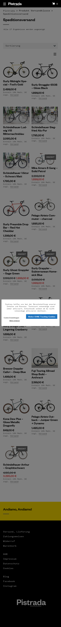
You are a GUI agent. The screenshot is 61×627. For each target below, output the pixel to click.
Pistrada (15, 3)
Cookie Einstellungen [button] (11, 317)
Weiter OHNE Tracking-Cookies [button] (41, 316)
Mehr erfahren (14, 320)
